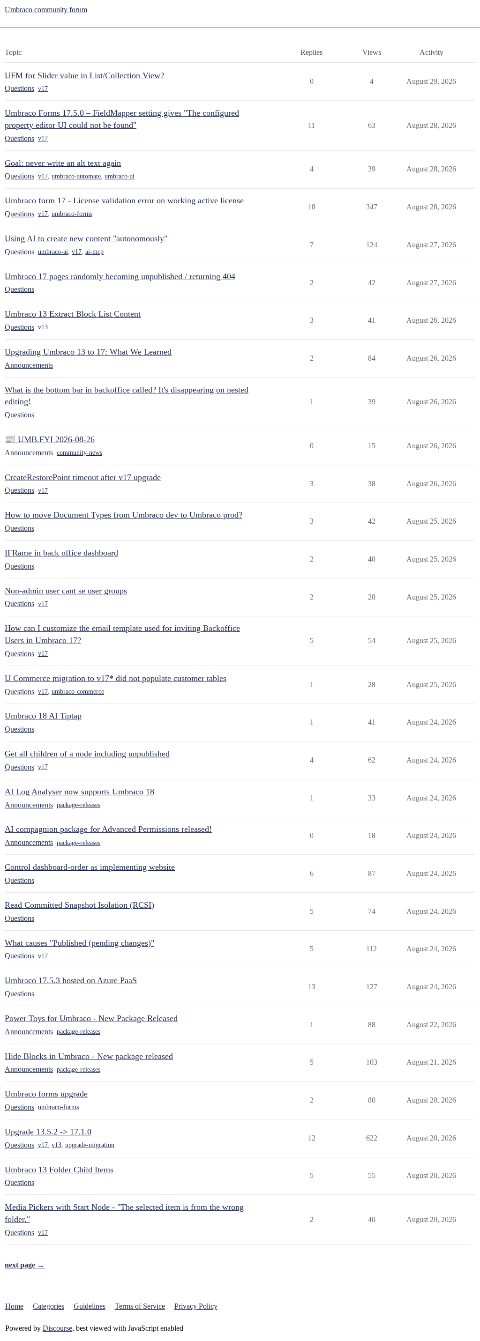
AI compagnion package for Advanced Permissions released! (108, 829)
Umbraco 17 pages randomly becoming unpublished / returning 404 (120, 276)
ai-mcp (94, 251)
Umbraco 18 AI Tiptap (43, 715)
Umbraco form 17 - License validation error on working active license (124, 200)
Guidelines (89, 1306)
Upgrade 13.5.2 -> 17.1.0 (48, 1131)
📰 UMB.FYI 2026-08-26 (50, 439)
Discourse (57, 1328)
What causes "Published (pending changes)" (79, 943)
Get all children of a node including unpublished (87, 753)
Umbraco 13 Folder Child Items (59, 1169)
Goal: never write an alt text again (63, 163)
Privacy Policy (196, 1306)
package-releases (78, 804)
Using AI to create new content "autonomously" (86, 238)
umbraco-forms (72, 213)
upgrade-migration (89, 1144)
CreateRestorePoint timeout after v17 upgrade (83, 477)
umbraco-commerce (78, 691)
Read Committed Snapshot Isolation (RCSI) (79, 905)
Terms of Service (140, 1306)
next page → (25, 1265)
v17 (43, 88)
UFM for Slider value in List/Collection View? (84, 75)
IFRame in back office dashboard (61, 552)
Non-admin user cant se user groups (66, 590)
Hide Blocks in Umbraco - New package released (89, 1056)
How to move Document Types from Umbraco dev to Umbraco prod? (123, 514)
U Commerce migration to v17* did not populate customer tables (115, 678)
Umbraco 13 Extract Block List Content (73, 314)
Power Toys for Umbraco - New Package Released (91, 1018)
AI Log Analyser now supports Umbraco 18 (79, 791)
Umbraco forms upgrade (46, 1093)
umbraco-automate (76, 176)
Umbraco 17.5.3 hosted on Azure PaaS (71, 980)
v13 (43, 327)
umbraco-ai (120, 176)
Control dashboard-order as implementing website (90, 867)
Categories (48, 1306)
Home (14, 1306)
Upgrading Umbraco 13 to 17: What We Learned (88, 351)
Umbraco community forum (46, 10)
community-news (79, 452)
